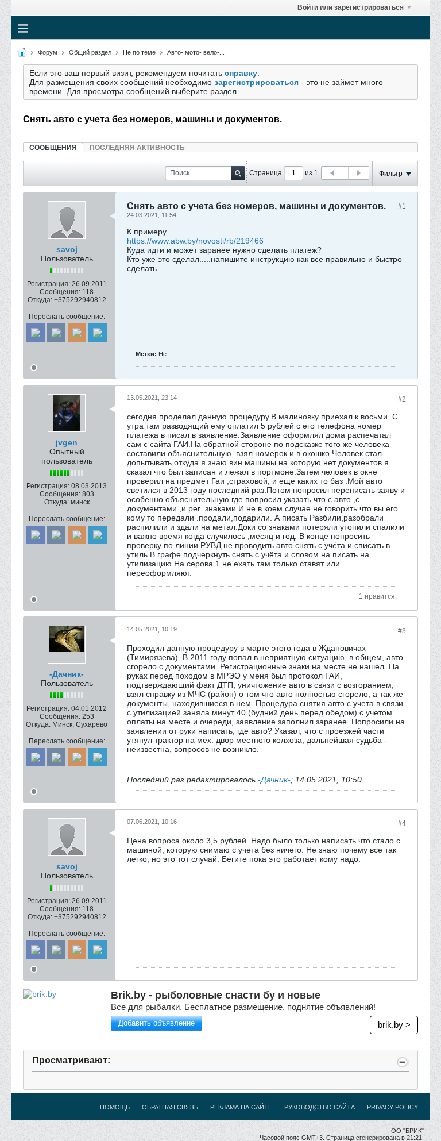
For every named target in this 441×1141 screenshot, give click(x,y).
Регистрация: (48, 284)
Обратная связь (170, 1107)
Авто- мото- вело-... (196, 52)
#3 (402, 631)
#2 (402, 399)
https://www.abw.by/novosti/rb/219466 (195, 240)
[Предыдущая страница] (332, 173)
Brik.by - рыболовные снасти (215, 995)
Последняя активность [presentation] (137, 148)
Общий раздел (90, 52)
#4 (402, 823)
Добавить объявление (156, 1023)
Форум (47, 52)
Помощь (115, 1107)
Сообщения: (60, 292)
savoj (67, 249)
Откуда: (40, 300)
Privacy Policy (392, 1107)
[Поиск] (238, 173)
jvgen (67, 442)
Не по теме (139, 52)
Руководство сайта (319, 1107)
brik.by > (394, 1025)
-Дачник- (66, 674)
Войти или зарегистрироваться (350, 7)
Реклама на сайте (241, 1107)
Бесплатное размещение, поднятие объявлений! (243, 1007)
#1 (402, 206)
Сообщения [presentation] (53, 148)
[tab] (53, 147)
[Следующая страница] (358, 173)
